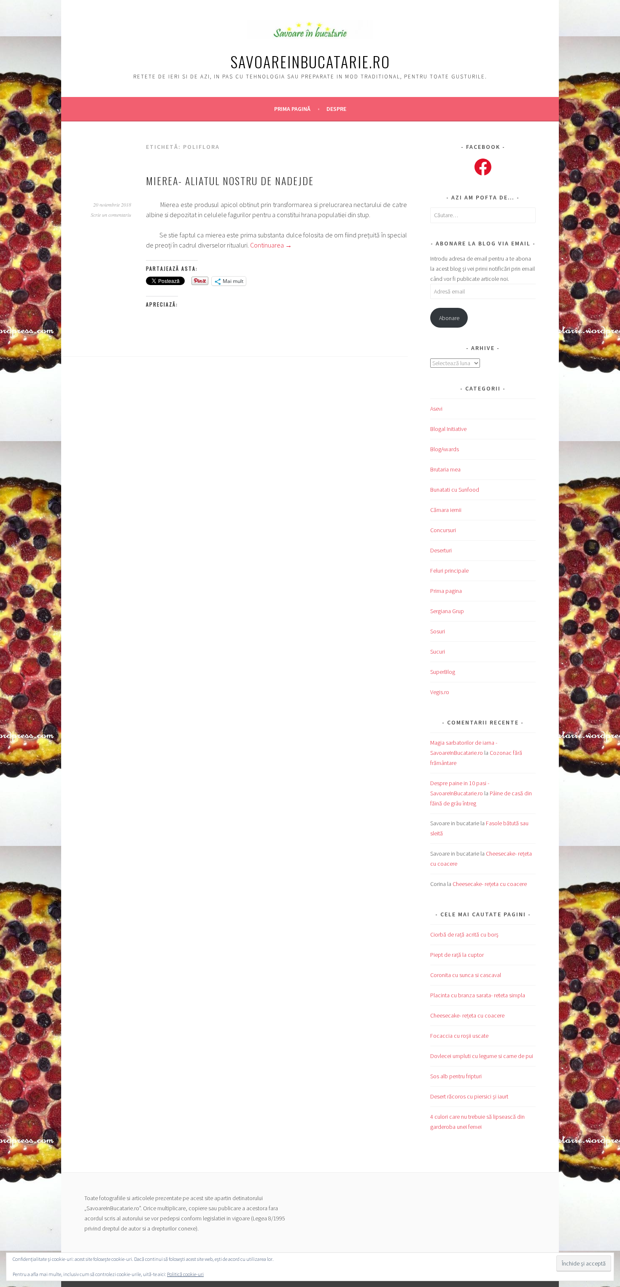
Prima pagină (292, 109)
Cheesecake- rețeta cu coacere (490, 884)
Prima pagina (446, 591)
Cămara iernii (445, 510)
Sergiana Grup (447, 611)
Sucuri (437, 651)
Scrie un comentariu (111, 214)
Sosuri (437, 631)
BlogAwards (444, 449)
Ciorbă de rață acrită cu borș (464, 934)
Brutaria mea (445, 469)
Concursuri (443, 530)
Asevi (436, 408)
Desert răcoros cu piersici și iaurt (469, 1096)
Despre (336, 109)
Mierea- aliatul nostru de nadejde (230, 180)
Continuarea (271, 245)
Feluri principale (449, 570)
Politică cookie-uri (185, 1274)
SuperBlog (442, 672)
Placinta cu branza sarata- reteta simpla (477, 995)
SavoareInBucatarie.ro (310, 61)
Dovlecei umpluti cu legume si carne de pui (481, 1056)
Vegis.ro (439, 692)
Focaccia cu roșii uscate (459, 1035)
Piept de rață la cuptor (457, 955)
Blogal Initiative (448, 429)
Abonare (449, 318)
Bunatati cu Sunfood (454, 489)
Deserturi (441, 550)
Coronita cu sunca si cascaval (465, 975)
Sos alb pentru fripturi (456, 1076)
